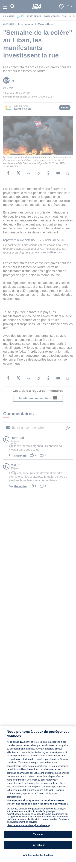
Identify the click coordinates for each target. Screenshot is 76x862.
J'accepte (38, 834)
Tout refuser (38, 845)
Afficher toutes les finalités (38, 855)
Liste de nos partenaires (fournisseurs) (28, 825)
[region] (38, 794)
